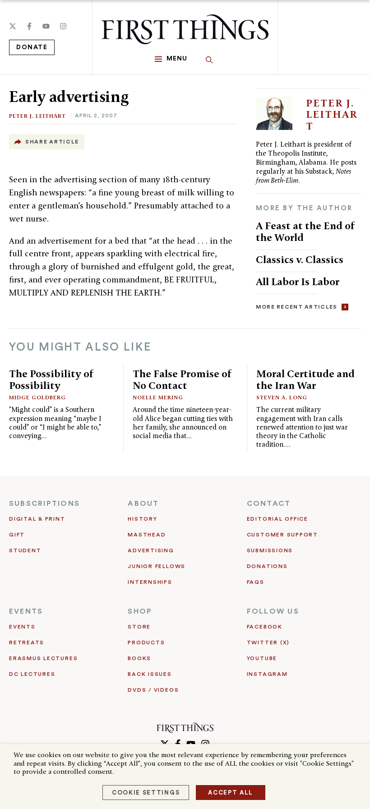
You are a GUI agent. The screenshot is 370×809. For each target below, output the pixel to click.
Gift (17, 534)
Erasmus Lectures (43, 658)
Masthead (147, 534)
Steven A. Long (281, 397)
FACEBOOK (264, 626)
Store (139, 626)
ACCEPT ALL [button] (230, 792)
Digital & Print (37, 519)
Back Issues (149, 674)
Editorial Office (277, 519)
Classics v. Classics (299, 259)
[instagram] (63, 26)
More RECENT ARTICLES (297, 307)
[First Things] (185, 29)
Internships (150, 582)
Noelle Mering (158, 397)
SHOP (140, 611)
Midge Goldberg (37, 397)
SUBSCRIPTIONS (44, 503)
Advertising (151, 550)
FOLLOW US (273, 611)
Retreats (26, 642)
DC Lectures (32, 674)
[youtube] (46, 26)
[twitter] (12, 26)
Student (25, 550)
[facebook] (29, 26)
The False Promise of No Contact (182, 379)
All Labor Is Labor (297, 281)
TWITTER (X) (268, 642)
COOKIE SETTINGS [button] (146, 792)
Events (22, 626)
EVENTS (26, 611)
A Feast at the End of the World (305, 231)
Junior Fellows (156, 566)
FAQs (255, 582)
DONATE (31, 47)
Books (139, 658)
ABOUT (143, 503)
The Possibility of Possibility (51, 379)
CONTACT (269, 503)
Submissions (270, 550)
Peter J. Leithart (37, 115)
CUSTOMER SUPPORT (282, 534)
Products (146, 642)
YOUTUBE (262, 658)
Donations (267, 566)
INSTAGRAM (267, 674)
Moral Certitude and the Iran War (305, 379)
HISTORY (142, 519)
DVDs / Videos (153, 690)
